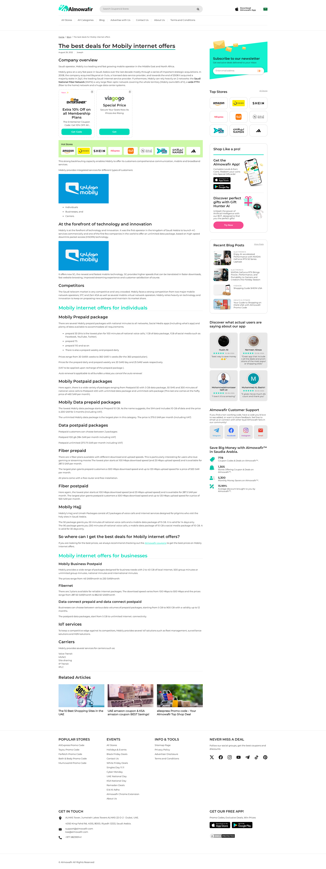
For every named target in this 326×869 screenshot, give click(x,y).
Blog (102, 20)
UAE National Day (117, 776)
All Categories (85, 20)
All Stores (66, 20)
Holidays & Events (116, 749)
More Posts (259, 244)
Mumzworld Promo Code (72, 763)
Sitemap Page (163, 745)
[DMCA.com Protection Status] (238, 836)
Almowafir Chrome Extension (123, 794)
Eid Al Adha (113, 789)
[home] (76, 8)
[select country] (265, 9)
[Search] (198, 9)
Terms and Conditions (182, 20)
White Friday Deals (117, 763)
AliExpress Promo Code (71, 745)
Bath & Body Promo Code (73, 758)
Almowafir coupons (155, 543)
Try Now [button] (228, 225)
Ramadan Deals (116, 785)
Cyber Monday (115, 771)
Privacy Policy (162, 749)
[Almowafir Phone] (60, 838)
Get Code (76, 131)
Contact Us (142, 20)
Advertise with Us (120, 20)
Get (114, 131)
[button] (68, 151)
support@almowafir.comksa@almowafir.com (79, 830)
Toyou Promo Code (69, 749)
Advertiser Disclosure (166, 754)
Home (61, 37)
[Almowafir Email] (60, 830)
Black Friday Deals (117, 754)
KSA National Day (116, 780)
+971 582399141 (73, 837)
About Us (159, 20)
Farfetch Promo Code (70, 754)
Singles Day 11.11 (115, 767)
